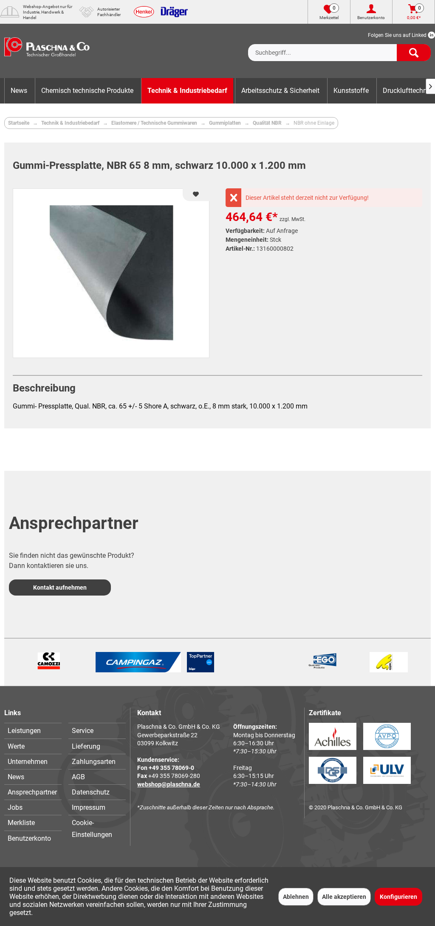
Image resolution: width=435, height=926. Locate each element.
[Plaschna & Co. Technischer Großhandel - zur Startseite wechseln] (47, 50)
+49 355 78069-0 (171, 767)
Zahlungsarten (94, 762)
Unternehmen (28, 762)
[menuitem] (339, 45)
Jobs (15, 807)
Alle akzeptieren (344, 896)
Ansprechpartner (32, 792)
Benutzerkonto (29, 838)
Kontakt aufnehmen (60, 587)
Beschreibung (44, 388)
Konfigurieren (398, 896)
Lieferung (86, 746)
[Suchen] (414, 52)
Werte (16, 746)
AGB (78, 777)
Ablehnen (296, 896)
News (16, 777)
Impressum (88, 807)
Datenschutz (91, 792)
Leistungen (24, 731)
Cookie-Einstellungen (92, 828)
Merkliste (21, 823)
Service (82, 731)
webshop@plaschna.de (168, 784)
